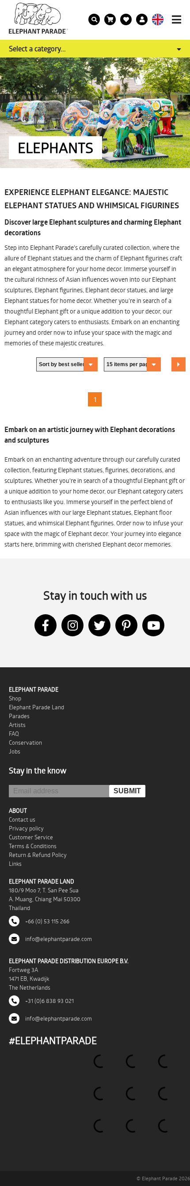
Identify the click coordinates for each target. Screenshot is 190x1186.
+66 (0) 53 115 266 (46, 921)
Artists (17, 725)
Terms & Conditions (33, 846)
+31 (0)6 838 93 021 (49, 1001)
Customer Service (31, 837)
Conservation (25, 742)
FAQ (14, 734)
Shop (15, 698)
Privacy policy (26, 828)
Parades (19, 716)
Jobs (14, 751)
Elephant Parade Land (36, 707)
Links (15, 864)
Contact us (22, 819)
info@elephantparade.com (58, 939)
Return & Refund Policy (38, 855)
